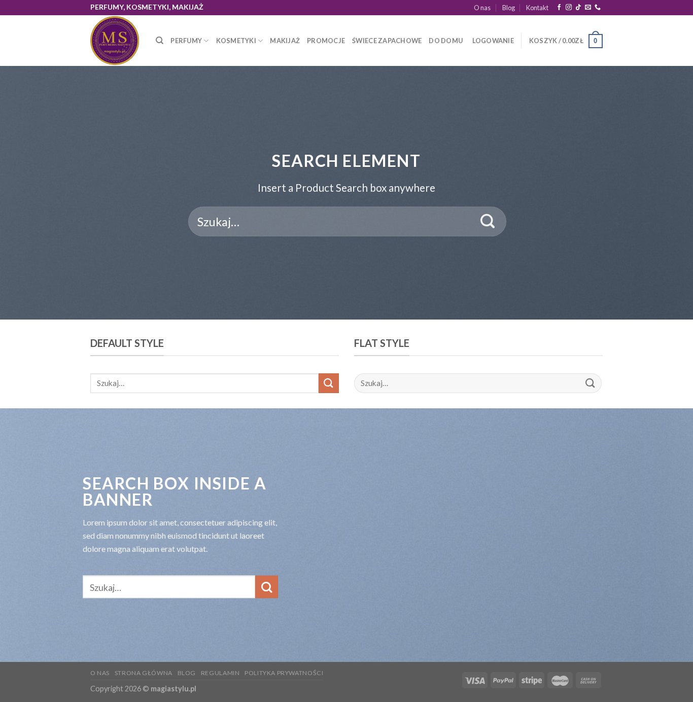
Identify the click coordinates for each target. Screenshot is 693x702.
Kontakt (537, 8)
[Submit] (488, 221)
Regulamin (220, 673)
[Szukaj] (159, 40)
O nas (482, 8)
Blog (508, 8)
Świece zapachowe (387, 41)
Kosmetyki (236, 41)
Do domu (446, 41)
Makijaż (285, 41)
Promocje (326, 41)
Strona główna (143, 673)
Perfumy (186, 41)
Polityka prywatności (284, 673)
